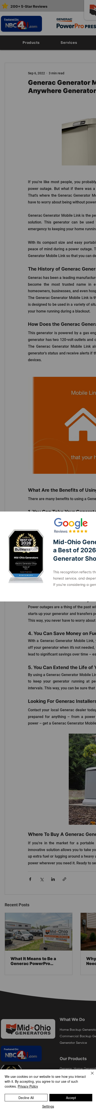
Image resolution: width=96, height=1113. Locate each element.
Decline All (26, 1097)
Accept (71, 1097)
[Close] (89, 1076)
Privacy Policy (28, 1086)
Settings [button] (48, 1106)
